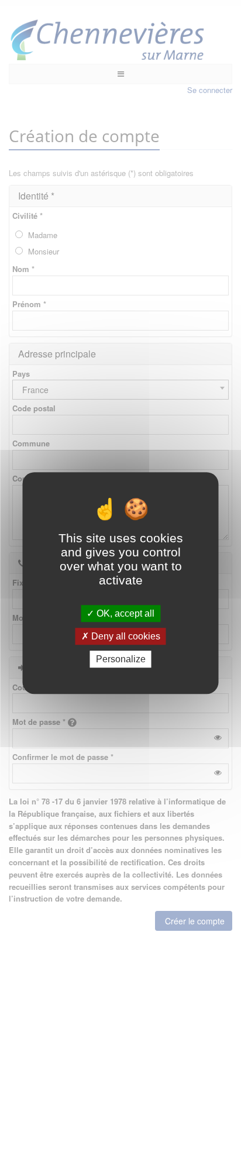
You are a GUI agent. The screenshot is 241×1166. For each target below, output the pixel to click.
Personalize (121, 659)
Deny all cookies (124, 636)
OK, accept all (124, 613)
